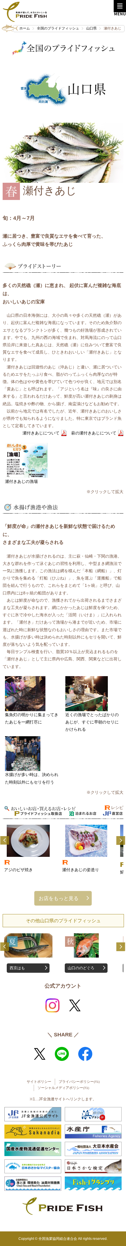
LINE (62, 1054)
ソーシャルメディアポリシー (63, 1088)
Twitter (75, 1005)
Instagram (52, 1005)
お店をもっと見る (59, 898)
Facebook (85, 1054)
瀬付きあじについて (41, 433)
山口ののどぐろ (81, 968)
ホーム (24, 28)
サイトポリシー (39, 1082)
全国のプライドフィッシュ (58, 28)
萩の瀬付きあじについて (93, 433)
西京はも (17, 968)
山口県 (91, 28)
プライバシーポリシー (79, 1082)
